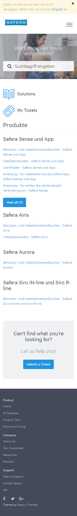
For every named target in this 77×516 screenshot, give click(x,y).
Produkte (15, 125)
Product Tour (11, 419)
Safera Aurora (18, 252)
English (57, 9)
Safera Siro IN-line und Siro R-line (36, 285)
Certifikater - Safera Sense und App (29, 167)
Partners (8, 461)
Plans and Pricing (14, 426)
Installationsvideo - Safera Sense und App (33, 161)
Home (7, 406)
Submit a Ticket (38, 364)
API (5, 490)
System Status (12, 483)
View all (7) (15, 202)
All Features (10, 413)
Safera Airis (16, 215)
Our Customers (13, 448)
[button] (69, 23)
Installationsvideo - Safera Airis (25, 237)
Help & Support (13, 476)
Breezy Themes (27, 504)
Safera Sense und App (28, 139)
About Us (9, 441)
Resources (10, 454)
